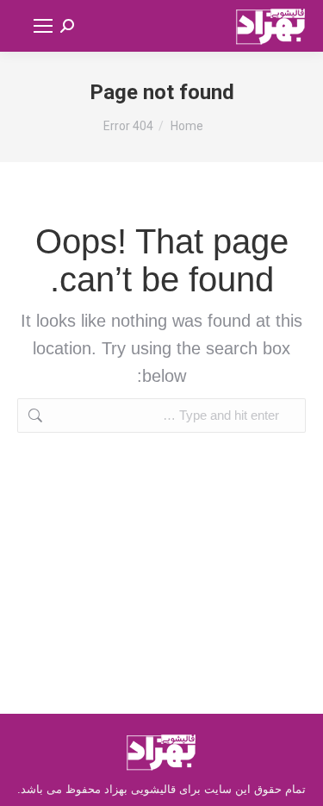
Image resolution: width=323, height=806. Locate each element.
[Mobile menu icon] (43, 26)
